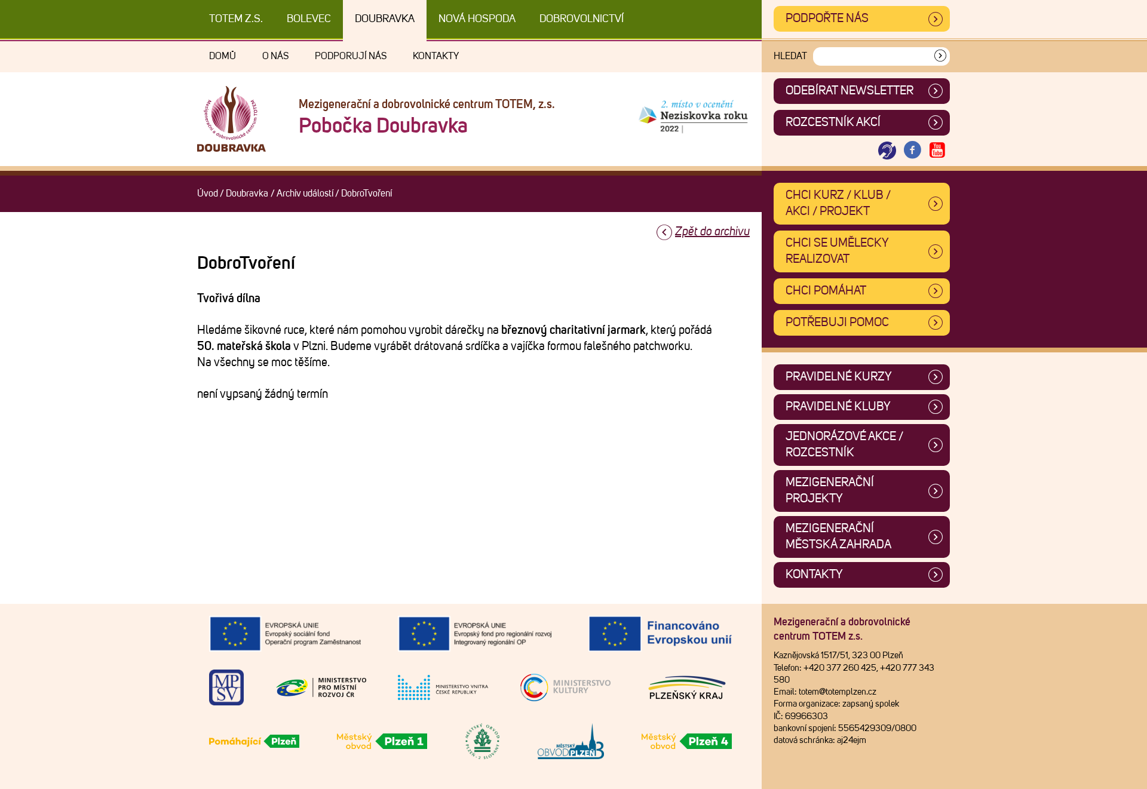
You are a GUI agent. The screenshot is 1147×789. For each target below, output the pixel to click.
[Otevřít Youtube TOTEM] (937, 151)
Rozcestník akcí (833, 122)
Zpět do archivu (712, 232)
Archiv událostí (305, 193)
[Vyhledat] (940, 56)
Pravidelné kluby (838, 407)
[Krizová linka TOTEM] (887, 151)
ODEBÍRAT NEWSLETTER (849, 91)
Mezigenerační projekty (830, 491)
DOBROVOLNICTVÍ (581, 19)
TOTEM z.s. (236, 19)
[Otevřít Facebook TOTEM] (912, 151)
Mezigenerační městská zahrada (838, 537)
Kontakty (436, 56)
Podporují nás (351, 56)
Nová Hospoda (477, 19)
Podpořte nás (827, 18)
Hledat (790, 56)
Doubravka (385, 19)
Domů (222, 56)
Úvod (207, 193)
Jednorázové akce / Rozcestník (844, 445)
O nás (275, 56)
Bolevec (309, 19)
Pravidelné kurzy (839, 377)
